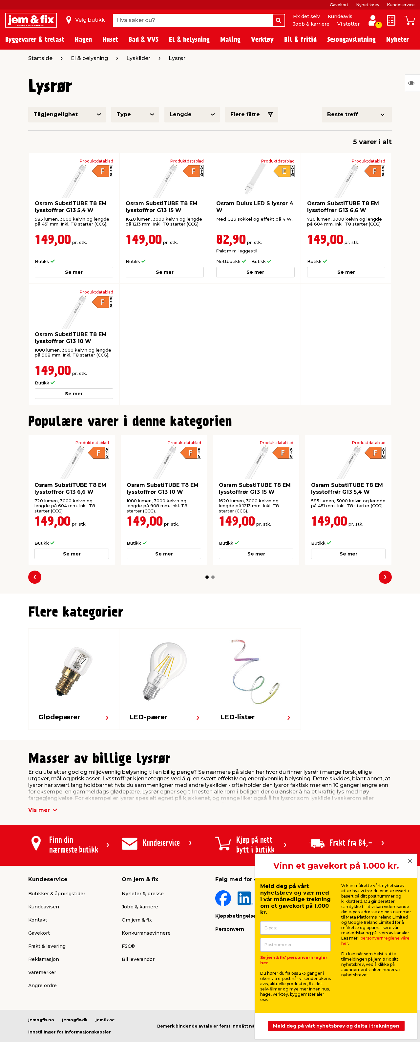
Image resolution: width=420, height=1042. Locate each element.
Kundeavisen (43, 907)
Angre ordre (42, 985)
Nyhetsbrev (367, 5)
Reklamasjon (43, 959)
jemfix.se (105, 1020)
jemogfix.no (41, 1020)
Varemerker (42, 972)
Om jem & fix (137, 920)
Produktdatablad (96, 161)
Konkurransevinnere (146, 933)
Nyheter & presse (143, 894)
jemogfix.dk (75, 1020)
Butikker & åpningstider (56, 894)
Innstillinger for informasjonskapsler (69, 1032)
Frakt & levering (47, 946)
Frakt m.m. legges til (236, 251)
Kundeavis (340, 16)
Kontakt (37, 920)
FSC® (128, 946)
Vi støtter (348, 24)
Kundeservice (401, 5)
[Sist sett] (412, 83)
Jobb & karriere (311, 24)
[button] (207, 577)
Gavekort (339, 5)
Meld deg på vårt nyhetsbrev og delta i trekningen (336, 1026)
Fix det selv (306, 16)
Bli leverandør (138, 959)
